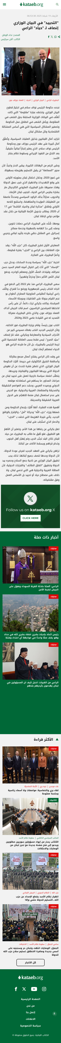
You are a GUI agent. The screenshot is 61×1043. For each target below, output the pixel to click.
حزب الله (55, 892)
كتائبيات (53, 800)
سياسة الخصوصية (30, 1026)
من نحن (30, 1006)
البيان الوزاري (38, 100)
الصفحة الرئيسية (30, 999)
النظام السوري (43, 892)
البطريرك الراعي (52, 100)
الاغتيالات (23, 944)
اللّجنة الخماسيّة (30, 786)
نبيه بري (43, 786)
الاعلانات (30, 1019)
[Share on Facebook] (48, 37)
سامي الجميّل (52, 944)
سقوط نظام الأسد (26, 838)
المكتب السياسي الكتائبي (47, 838)
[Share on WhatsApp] (55, 37)
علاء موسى (53, 786)
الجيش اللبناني (29, 892)
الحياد (28, 100)
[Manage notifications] (54, 1013)
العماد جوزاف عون (16, 100)
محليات (54, 548)
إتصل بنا (30, 1012)
